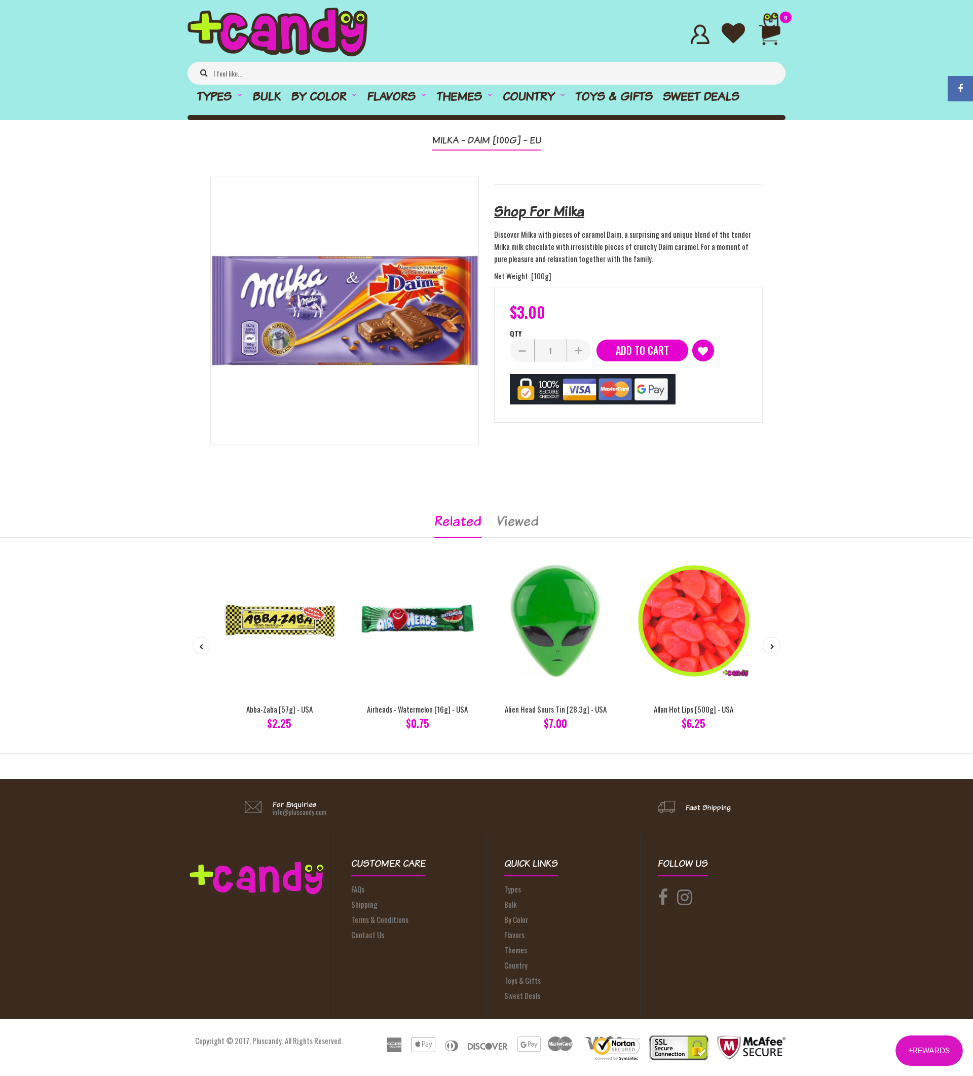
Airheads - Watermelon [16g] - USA (417, 709)
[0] (774, 34)
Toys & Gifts (522, 980)
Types (512, 889)
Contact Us (367, 934)
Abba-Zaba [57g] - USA (279, 709)
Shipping (364, 904)
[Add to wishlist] (703, 350)
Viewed (518, 521)
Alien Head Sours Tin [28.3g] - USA (556, 709)
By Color (516, 919)
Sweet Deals (522, 995)
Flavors (514, 934)
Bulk (510, 904)
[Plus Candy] (277, 53)
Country (516, 965)
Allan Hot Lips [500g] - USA (693, 709)
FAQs (357, 889)
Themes (515, 949)
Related (457, 521)
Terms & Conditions (379, 919)
